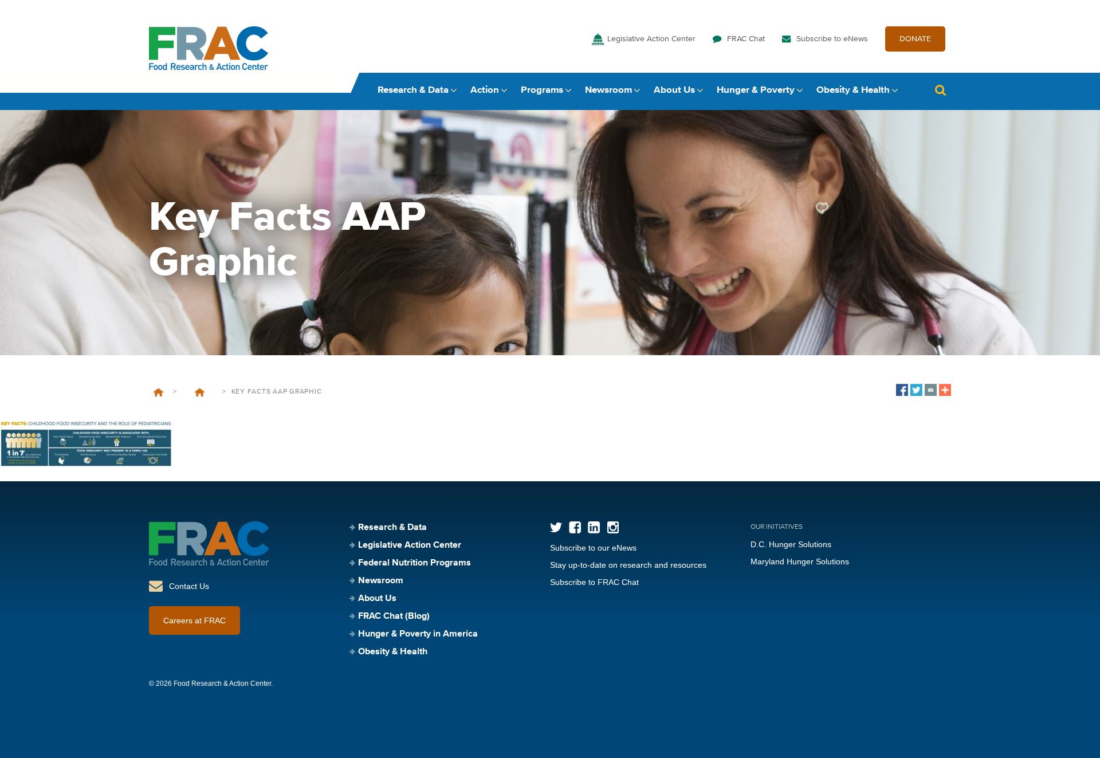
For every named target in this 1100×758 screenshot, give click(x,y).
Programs (542, 90)
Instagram (613, 527)
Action (484, 90)
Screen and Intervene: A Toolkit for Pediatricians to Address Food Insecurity (199, 392)
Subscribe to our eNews (593, 547)
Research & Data (413, 90)
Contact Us (189, 586)
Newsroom (608, 90)
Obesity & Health (853, 90)
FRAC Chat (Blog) (394, 616)
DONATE (915, 39)
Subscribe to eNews (832, 39)
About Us (674, 90)
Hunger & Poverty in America (418, 634)
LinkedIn (594, 527)
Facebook (575, 527)
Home (158, 392)
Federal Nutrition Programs (414, 563)
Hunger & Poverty (756, 90)
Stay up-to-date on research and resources (628, 565)
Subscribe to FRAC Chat (594, 582)
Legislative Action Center (651, 39)
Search (940, 90)
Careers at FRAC (194, 620)
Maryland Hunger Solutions (800, 561)
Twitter (556, 527)
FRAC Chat (746, 39)
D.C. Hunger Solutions (791, 544)
